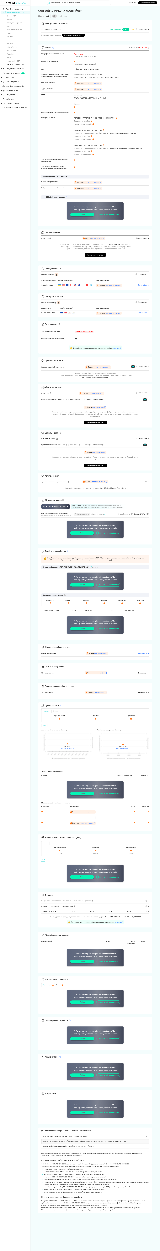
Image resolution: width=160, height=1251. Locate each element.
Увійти (82, 214)
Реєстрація (132, 3)
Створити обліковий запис (108, 215)
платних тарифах (92, 83)
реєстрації (117, 348)
